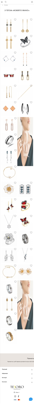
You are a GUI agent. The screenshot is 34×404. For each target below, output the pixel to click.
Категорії (4, 377)
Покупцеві (4, 369)
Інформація (5, 373)
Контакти (4, 381)
